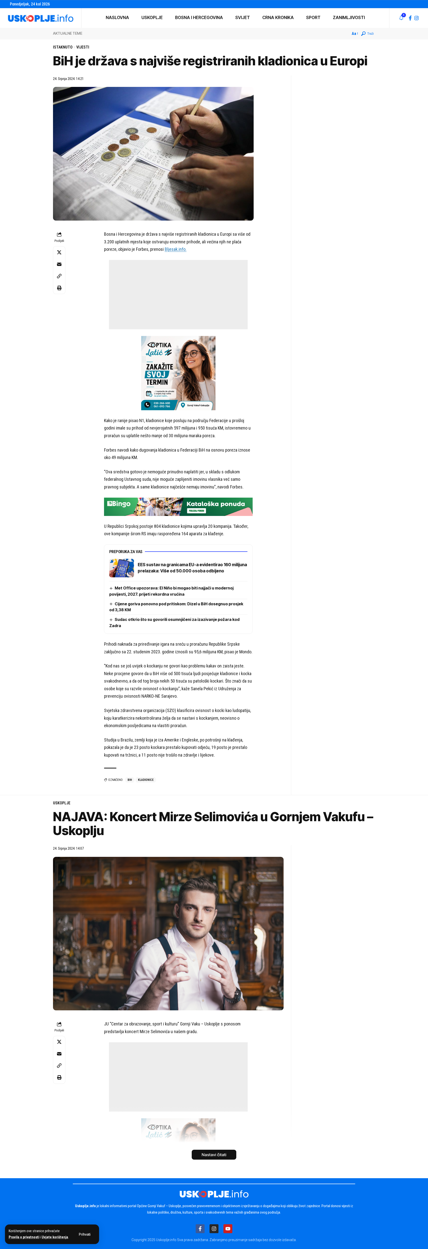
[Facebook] (410, 18)
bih (130, 780)
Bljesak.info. (176, 249)
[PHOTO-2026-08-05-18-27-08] (178, 372)
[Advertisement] (178, 294)
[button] (84, 1234)
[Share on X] (59, 252)
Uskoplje (61, 803)
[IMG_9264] (178, 506)
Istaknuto (63, 47)
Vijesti (82, 47)
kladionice (146, 780)
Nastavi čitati (214, 1154)
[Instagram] (416, 18)
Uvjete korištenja (55, 1237)
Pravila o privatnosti (24, 1237)
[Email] (59, 264)
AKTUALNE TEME (67, 33)
